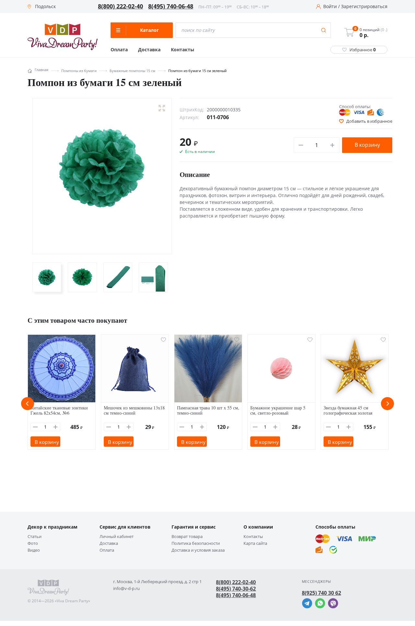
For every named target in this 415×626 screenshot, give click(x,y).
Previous (27, 403)
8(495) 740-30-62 (236, 588)
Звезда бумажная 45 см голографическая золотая (348, 410)
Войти (330, 6)
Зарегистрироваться (364, 6)
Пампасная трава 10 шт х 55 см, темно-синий (208, 410)
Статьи (35, 536)
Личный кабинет (117, 536)
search (323, 30)
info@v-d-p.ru (126, 588)
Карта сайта (255, 543)
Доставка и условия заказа (198, 550)
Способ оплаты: (355, 106)
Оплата (119, 49)
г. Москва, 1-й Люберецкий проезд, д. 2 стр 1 (157, 582)
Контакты (182, 49)
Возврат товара (187, 536)
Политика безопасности (196, 543)
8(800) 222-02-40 (120, 6)
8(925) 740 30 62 (321, 592)
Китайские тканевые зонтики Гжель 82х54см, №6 (59, 410)
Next (387, 403)
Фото (33, 543)
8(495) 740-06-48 (170, 6)
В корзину (367, 144)
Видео (34, 550)
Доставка (149, 49)
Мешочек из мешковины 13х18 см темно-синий (134, 410)
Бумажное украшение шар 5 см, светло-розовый (277, 410)
